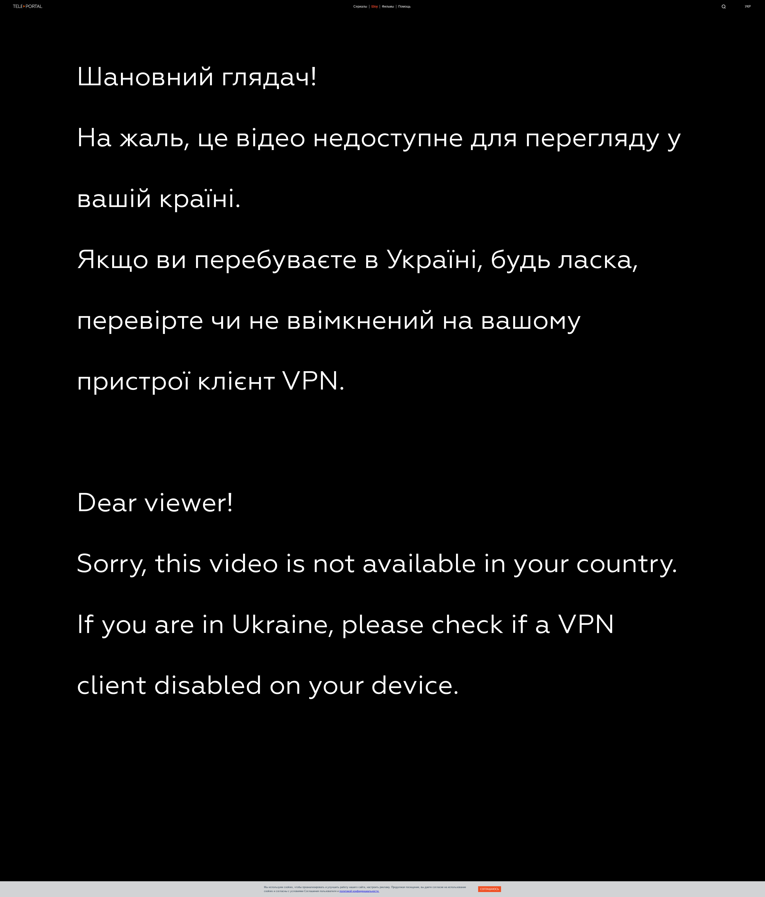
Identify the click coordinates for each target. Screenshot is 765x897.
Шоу (374, 6)
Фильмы (388, 6)
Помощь (404, 6)
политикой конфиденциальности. (359, 891)
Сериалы (360, 6)
